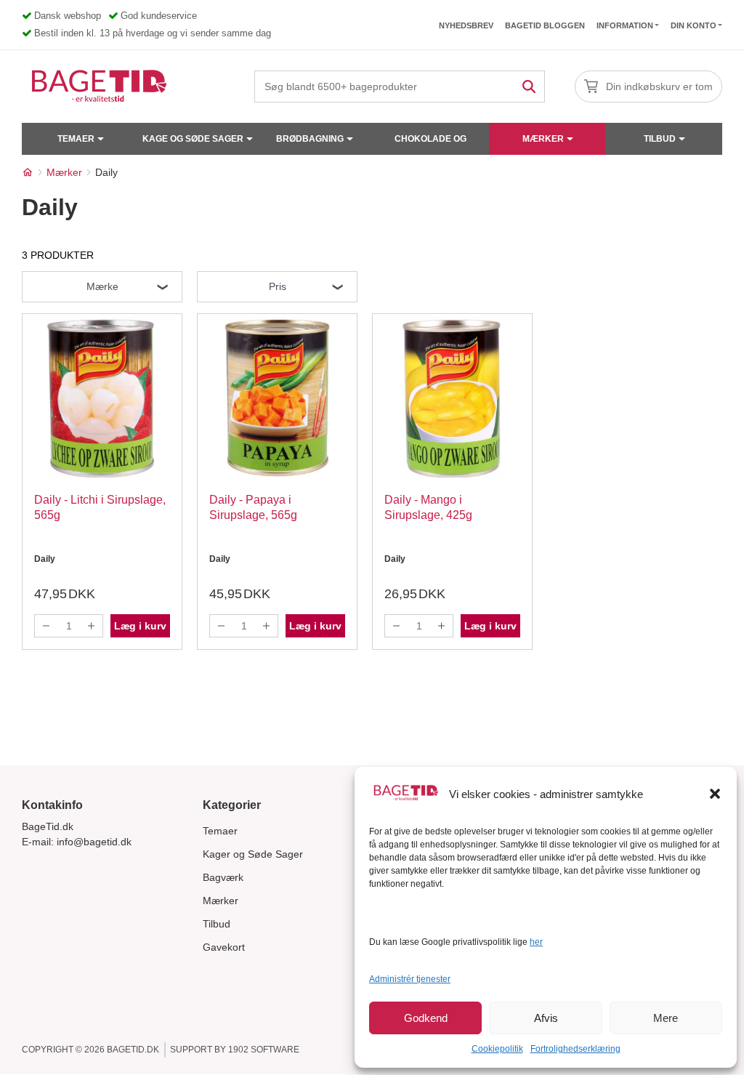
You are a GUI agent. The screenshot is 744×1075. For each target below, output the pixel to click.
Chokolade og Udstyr (430, 144)
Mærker (543, 139)
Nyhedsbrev (466, 25)
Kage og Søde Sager (192, 139)
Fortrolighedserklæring (575, 1049)
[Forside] (27, 172)
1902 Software (263, 1049)
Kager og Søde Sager (253, 854)
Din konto (693, 25)
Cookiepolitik (497, 1049)
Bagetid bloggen (545, 25)
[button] (715, 793)
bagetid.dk (133, 1049)
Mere (665, 1018)
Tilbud (660, 139)
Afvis (546, 1018)
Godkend (426, 1018)
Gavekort (224, 947)
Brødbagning (310, 139)
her (536, 942)
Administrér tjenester (409, 979)
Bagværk (223, 877)
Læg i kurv (140, 626)
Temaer (75, 139)
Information (625, 25)
